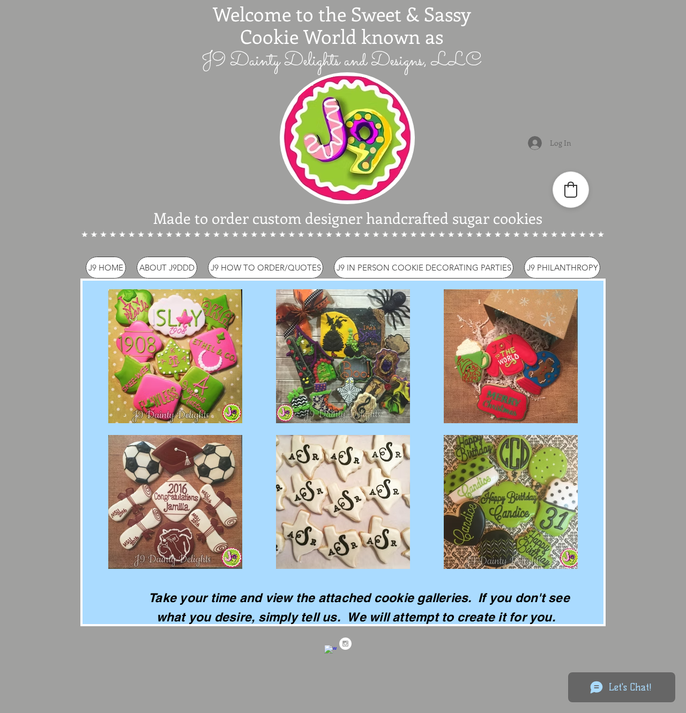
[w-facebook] (330, 651)
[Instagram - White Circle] (345, 643)
